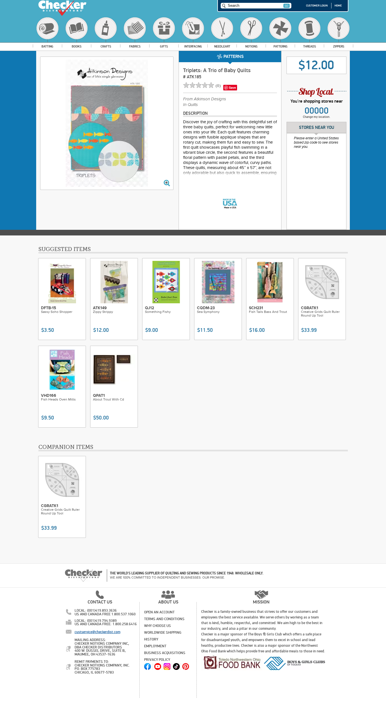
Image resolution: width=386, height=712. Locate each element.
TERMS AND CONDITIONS (164, 619)
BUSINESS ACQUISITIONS (164, 653)
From (204, 99)
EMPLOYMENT (155, 646)
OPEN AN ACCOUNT (159, 612)
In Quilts (190, 105)
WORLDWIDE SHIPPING (162, 632)
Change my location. (316, 116)
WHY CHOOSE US (157, 626)
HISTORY (151, 639)
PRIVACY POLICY (157, 659)
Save (232, 87)
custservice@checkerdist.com (97, 632)
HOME (338, 5)
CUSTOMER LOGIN (317, 5)
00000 (317, 110)
